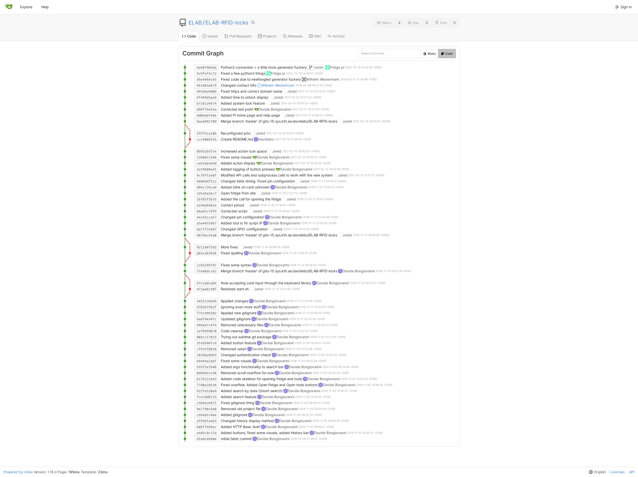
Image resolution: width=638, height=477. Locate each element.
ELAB (195, 22)
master (318, 67)
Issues (213, 36)
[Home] (8, 7)
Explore (26, 7)
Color (449, 53)
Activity (339, 36)
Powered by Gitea (18, 472)
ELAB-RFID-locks (226, 22)
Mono (432, 53)
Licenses (617, 472)
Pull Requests (240, 36)
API (632, 472)
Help (45, 7)
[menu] (364, 53)
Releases (295, 36)
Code (191, 36)
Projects (269, 36)
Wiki (317, 36)
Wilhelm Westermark (277, 85)
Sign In (626, 7)
